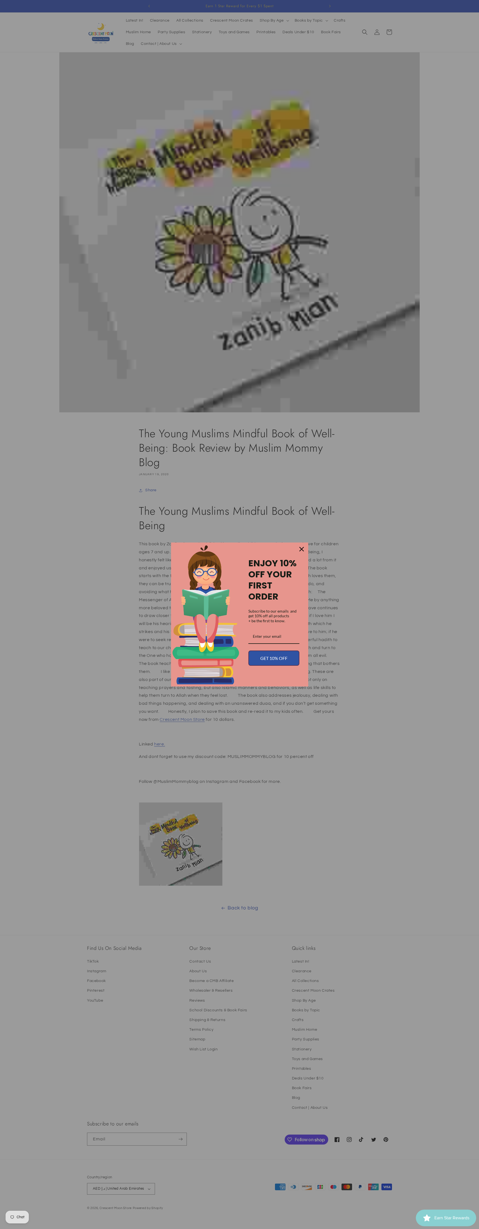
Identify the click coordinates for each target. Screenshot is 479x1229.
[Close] (301, 549)
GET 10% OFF (273, 658)
